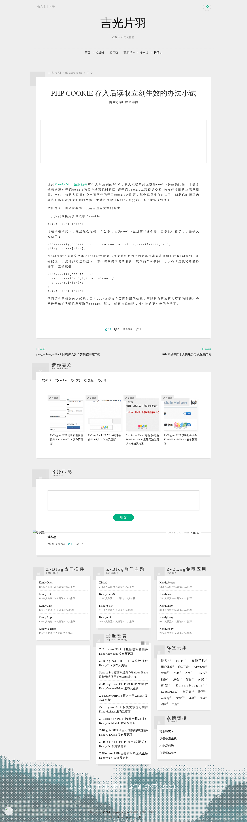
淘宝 (164, 704)
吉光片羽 (123, 23)
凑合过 (144, 52)
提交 (123, 517)
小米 (177, 673)
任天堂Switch (167, 752)
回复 (196, 532)
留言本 (41, 6)
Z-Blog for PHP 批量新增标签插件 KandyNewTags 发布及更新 (66, 439)
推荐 (202, 691)
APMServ (200, 666)
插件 (165, 679)
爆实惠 (52, 536)
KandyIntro (175, 607)
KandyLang (175, 619)
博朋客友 (165, 731)
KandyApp (57, 619)
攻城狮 (100, 52)
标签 (166, 685)
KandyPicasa (170, 691)
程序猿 (114, 52)
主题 (175, 704)
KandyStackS (117, 596)
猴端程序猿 (74, 72)
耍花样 (128, 52)
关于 (52, 6)
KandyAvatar (175, 584)
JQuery (201, 673)
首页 (87, 52)
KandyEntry (175, 630)
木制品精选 (166, 745)
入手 (188, 673)
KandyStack (116, 607)
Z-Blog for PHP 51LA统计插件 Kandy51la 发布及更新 (104, 437)
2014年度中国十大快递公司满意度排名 (186, 351)
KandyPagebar (56, 630)
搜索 (207, 7)
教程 (90, 380)
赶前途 (158, 52)
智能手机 (199, 660)
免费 (180, 697)
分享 (104, 380)
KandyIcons (175, 596)
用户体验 (167, 666)
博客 (166, 660)
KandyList (57, 596)
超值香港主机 (168, 738)
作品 (190, 679)
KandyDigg (57, 584)
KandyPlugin (191, 685)
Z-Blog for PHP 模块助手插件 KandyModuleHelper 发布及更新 (180, 439)
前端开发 (183, 666)
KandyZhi (116, 619)
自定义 (188, 691)
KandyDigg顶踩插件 (71, 184)
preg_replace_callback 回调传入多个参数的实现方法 (68, 351)
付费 (202, 679)
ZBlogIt (116, 584)
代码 (77, 380)
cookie (62, 380)
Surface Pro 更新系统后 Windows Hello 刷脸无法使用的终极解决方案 (142, 439)
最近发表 (116, 636)
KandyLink (56, 607)
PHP (48, 380)
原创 (177, 679)
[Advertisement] (63, 702)
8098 (129, 329)
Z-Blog (167, 697)
